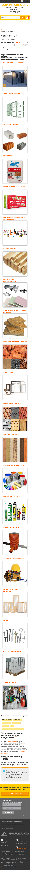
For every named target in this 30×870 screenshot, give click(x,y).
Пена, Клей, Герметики (11, 496)
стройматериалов (12, 741)
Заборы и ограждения (11, 94)
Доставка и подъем (6, 824)
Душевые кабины (6, 722)
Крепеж (5, 620)
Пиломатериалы (9, 248)
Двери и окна (7, 372)
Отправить (8, 812)
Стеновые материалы (10, 125)
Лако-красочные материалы (13, 465)
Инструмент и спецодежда (13, 558)
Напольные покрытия (11, 434)
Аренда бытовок (18, 821)
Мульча (12, 725)
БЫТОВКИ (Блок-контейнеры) (13, 63)
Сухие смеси (7, 155)
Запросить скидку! (15, 793)
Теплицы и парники (7, 719)
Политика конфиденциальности (14, 815)
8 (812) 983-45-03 (16, 13)
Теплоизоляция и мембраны (13, 186)
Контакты (26, 1)
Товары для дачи (9, 682)
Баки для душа (16, 722)
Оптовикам (14, 824)
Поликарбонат (17, 719)
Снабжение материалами (15, 7)
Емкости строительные (11, 651)
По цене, (12, 42)
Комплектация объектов (7, 821)
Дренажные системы (10, 527)
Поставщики (20, 824)
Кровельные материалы (11, 403)
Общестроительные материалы (14, 341)
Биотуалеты (5, 725)
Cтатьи (25, 824)
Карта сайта (10, 828)
